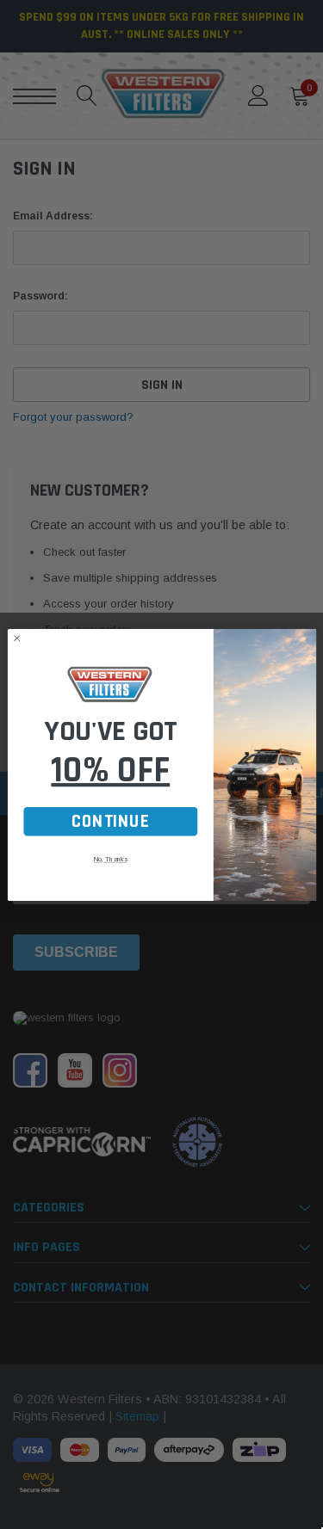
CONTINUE (110, 821)
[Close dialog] (16, 638)
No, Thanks (110, 858)
